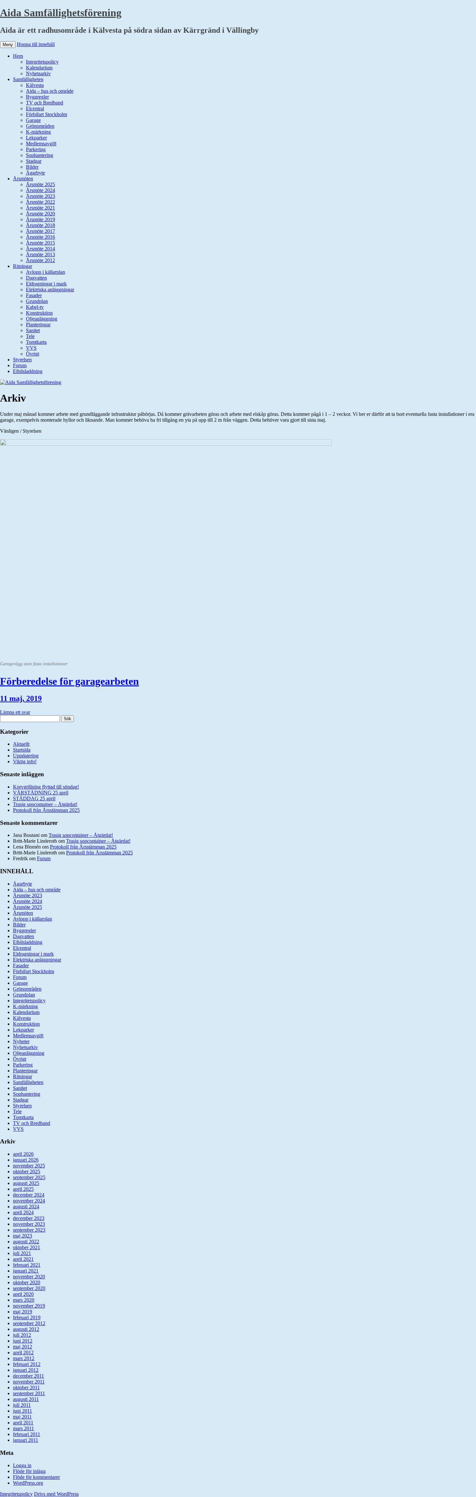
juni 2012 (22, 1341)
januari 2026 (26, 1160)
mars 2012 (23, 1358)
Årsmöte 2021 (40, 208)
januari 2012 (26, 1370)
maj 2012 (22, 1346)
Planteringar (38, 324)
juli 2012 (22, 1335)
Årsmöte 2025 (40, 184)
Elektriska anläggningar (50, 289)
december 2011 (28, 1376)
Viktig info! (25, 761)
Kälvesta (35, 85)
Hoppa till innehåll (36, 44)
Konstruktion (39, 313)
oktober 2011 (26, 1387)
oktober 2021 (26, 1247)
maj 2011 (22, 1416)
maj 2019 (22, 1311)
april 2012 (23, 1352)
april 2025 (23, 1189)
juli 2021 (22, 1253)
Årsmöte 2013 (40, 254)
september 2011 (29, 1393)
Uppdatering (26, 755)
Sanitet (33, 330)
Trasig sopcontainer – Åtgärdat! (45, 804)
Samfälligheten (28, 79)
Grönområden (40, 126)
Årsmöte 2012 (40, 260)
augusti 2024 (26, 1206)
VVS (31, 348)
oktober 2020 (26, 1282)
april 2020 (23, 1294)
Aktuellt (21, 744)
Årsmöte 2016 (40, 237)
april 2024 (23, 1212)
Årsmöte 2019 (40, 219)
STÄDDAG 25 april (34, 798)
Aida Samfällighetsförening (60, 12)
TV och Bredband (44, 102)
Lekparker (36, 137)
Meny (8, 44)
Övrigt (32, 353)
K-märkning (38, 132)
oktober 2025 (26, 1171)
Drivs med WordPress (56, 1494)
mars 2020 (23, 1300)
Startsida (21, 750)
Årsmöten (23, 178)
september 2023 (29, 1230)
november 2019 (29, 1306)
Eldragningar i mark (46, 283)
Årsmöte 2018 (40, 225)
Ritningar (22, 266)
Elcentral (35, 108)
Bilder (32, 167)
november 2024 (29, 1200)
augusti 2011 (26, 1399)
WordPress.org (28, 1483)
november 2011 (29, 1381)
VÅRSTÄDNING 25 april (40, 792)
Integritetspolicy (42, 62)
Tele (30, 336)
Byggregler (37, 97)
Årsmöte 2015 (40, 243)
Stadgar (33, 161)
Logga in (22, 1465)
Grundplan (37, 301)
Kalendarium (39, 67)
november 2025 (29, 1165)
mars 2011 (23, 1428)
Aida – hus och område (50, 91)
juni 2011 (22, 1411)
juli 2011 (22, 1405)
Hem (18, 56)
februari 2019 (26, 1317)
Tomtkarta (36, 342)
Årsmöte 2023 (40, 196)
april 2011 (23, 1422)
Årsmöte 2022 (40, 202)
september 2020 (29, 1288)
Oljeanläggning (41, 318)
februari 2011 (26, 1434)
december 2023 (28, 1218)
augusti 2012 (26, 1329)
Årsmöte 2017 (40, 231)
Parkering (36, 149)
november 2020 (29, 1276)
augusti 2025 (26, 1183)
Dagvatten (36, 278)
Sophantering (39, 155)
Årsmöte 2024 (40, 190)
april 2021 (23, 1259)
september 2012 (29, 1323)
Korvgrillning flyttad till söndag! (46, 787)
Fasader (34, 295)
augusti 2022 (26, 1241)
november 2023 (29, 1224)
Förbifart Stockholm (46, 114)
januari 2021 (26, 1271)
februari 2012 (26, 1364)
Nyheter (21, 1041)
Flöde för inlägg (29, 1471)
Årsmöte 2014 (40, 248)
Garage (33, 120)
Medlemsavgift (41, 143)
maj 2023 (22, 1235)
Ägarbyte (35, 172)
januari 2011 (25, 1440)
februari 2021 (26, 1265)
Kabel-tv (35, 307)
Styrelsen (22, 359)
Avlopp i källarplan (45, 272)
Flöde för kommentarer (36, 1477)
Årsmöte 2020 (40, 213)
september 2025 (29, 1177)
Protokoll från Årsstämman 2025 (46, 810)
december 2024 (28, 1195)
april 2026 (23, 1154)
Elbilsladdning (27, 371)
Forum (20, 365)
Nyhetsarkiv (38, 73)
